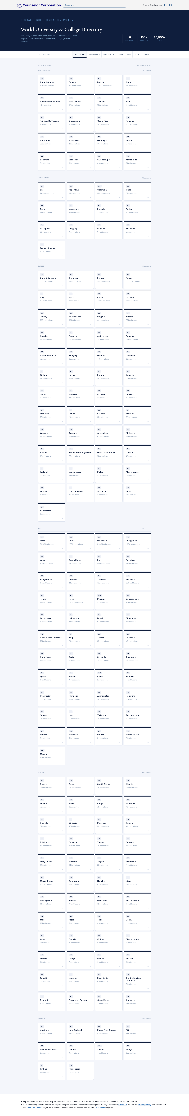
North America (94, 54)
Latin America (108, 54)
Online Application (152, 5)
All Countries (80, 54)
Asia (128, 54)
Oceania (146, 54)
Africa (136, 54)
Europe (120, 54)
